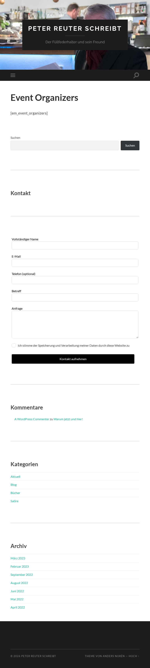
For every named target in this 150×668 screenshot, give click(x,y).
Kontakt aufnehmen (73, 359)
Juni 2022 (17, 591)
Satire (14, 501)
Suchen (15, 137)
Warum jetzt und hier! (68, 419)
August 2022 (19, 583)
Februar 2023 (20, 566)
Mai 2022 (17, 599)
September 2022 (22, 574)
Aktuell (15, 476)
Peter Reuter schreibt (75, 28)
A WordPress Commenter (31, 419)
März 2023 (18, 558)
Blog (14, 484)
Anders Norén (114, 656)
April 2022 (18, 607)
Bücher (15, 493)
